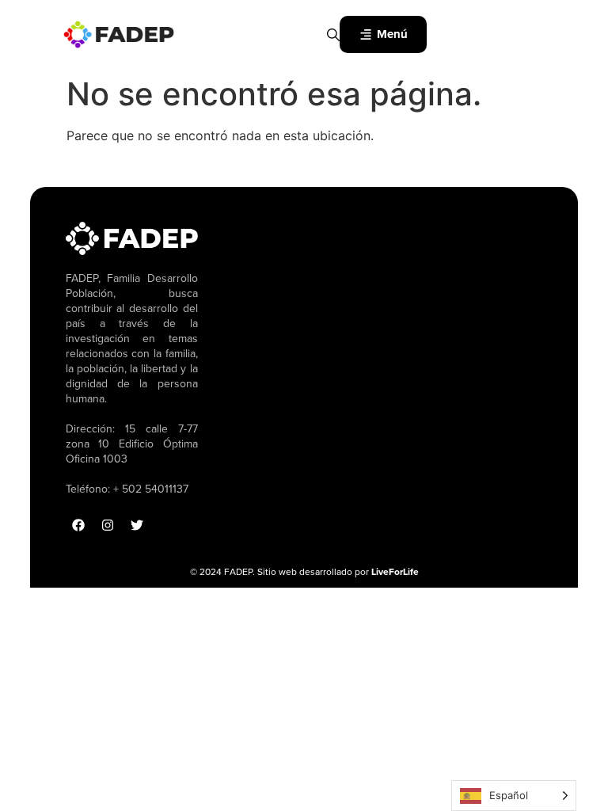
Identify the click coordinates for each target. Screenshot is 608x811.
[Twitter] (137, 525)
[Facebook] (78, 525)
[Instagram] (107, 525)
